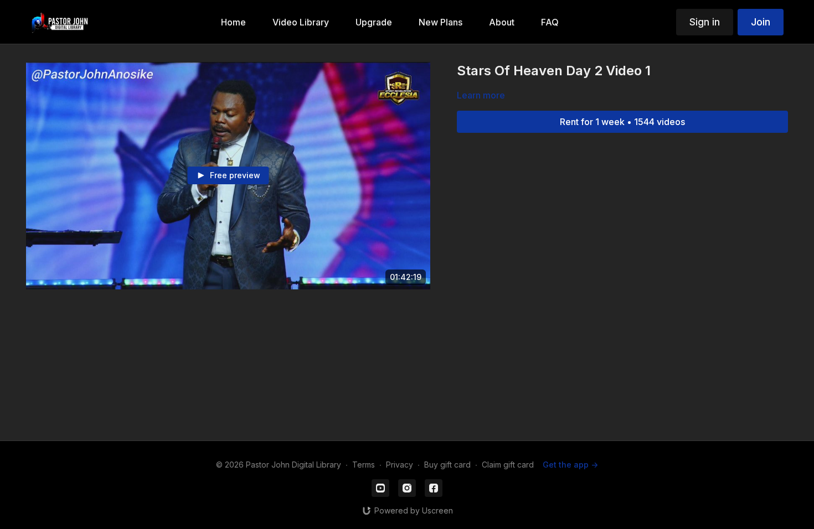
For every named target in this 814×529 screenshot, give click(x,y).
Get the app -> (570, 464)
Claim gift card (508, 464)
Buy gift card (447, 464)
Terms (363, 464)
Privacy (399, 464)
